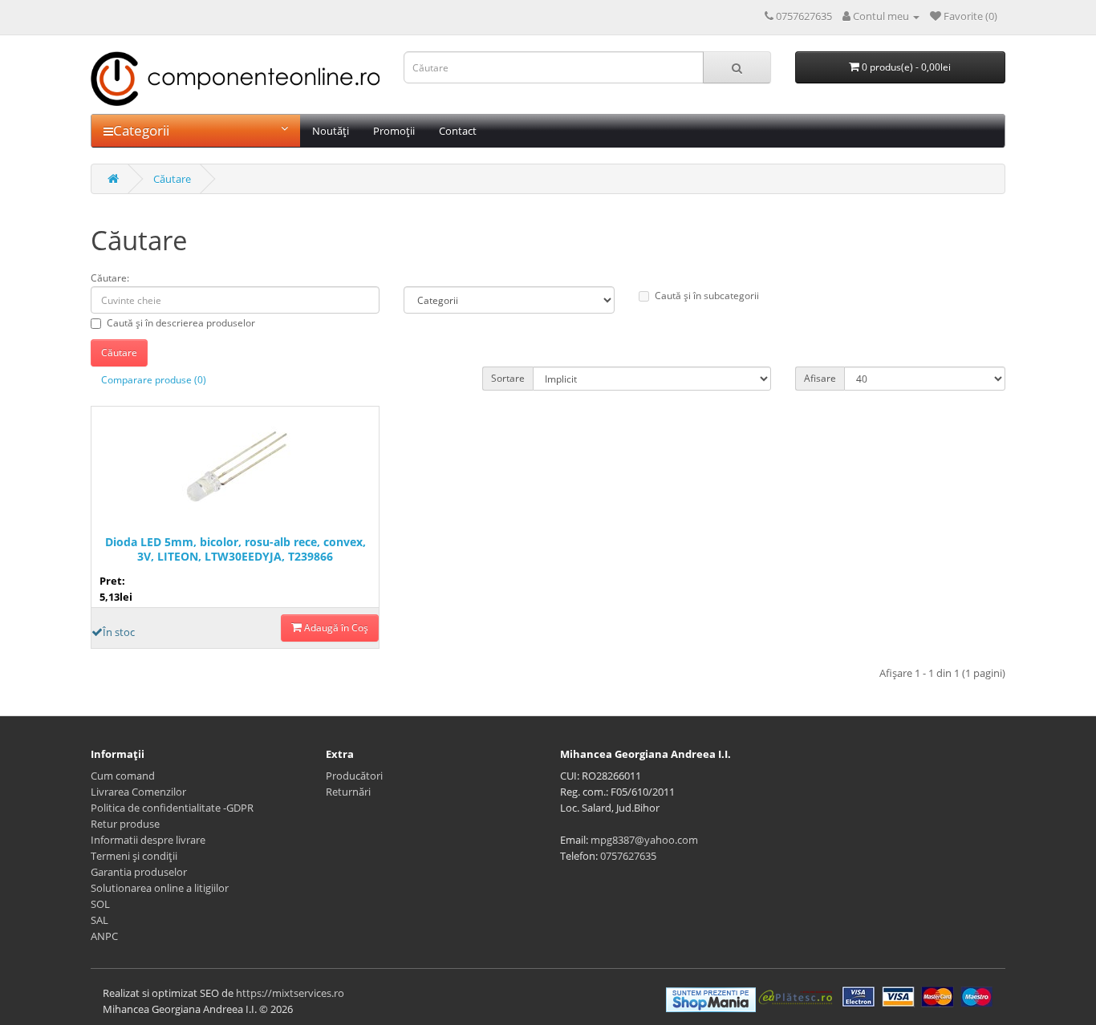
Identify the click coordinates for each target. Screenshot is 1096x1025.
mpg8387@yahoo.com (644, 840)
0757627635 (628, 856)
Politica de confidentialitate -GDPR (172, 807)
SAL (99, 920)
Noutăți (330, 131)
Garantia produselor (139, 872)
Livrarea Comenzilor (138, 791)
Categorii (141, 130)
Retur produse (125, 823)
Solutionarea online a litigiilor (160, 888)
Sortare (508, 378)
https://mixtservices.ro (290, 993)
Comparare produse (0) (153, 380)
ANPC (104, 936)
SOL (100, 904)
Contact (458, 131)
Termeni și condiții (134, 856)
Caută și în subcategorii (707, 295)
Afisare (820, 378)
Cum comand (123, 775)
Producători (354, 775)
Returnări (348, 791)
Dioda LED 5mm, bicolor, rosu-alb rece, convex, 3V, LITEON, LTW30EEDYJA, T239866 (235, 549)
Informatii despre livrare (148, 840)
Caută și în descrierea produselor (181, 323)
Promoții (394, 131)
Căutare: (110, 278)
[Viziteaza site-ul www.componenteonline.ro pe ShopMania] (711, 998)
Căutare (172, 179)
